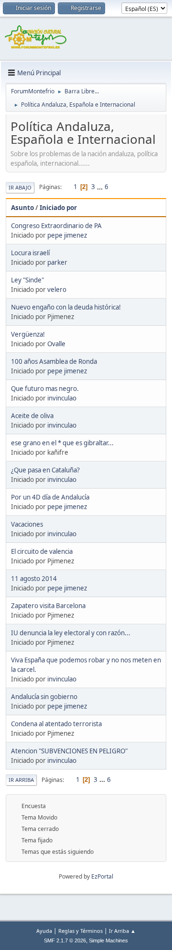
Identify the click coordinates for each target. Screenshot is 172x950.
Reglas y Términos (80, 930)
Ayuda (44, 930)
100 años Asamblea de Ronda (54, 361)
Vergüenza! (28, 334)
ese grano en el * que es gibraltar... (62, 443)
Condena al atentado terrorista (56, 724)
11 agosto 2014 (34, 578)
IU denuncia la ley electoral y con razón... (70, 633)
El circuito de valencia (42, 551)
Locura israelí (30, 253)
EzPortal (102, 876)
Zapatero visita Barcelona (48, 605)
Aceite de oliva (32, 415)
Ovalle (56, 344)
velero (56, 289)
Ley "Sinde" (27, 280)
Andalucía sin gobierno (44, 696)
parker (57, 262)
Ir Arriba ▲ (122, 930)
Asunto (22, 207)
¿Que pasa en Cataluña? (45, 470)
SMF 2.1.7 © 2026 (65, 940)
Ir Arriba (21, 779)
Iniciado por (58, 207)
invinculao (61, 398)
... (100, 186)
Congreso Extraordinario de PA (56, 225)
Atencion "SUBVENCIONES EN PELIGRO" (69, 751)
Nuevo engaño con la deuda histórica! (66, 307)
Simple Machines (108, 940)
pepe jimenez (67, 235)
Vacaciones (27, 524)
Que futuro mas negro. (45, 388)
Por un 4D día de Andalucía (50, 497)
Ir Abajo (20, 187)
